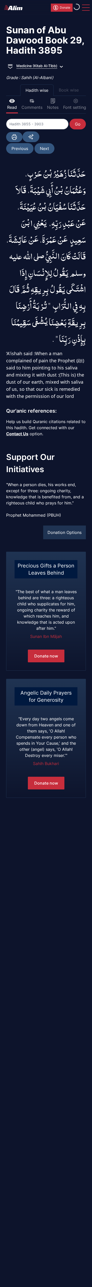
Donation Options (65, 532)
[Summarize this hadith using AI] (30, 136)
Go (77, 124)
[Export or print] (14, 137)
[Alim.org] (15, 7)
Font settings (75, 107)
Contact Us (17, 433)
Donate (65, 7)
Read (12, 107)
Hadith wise (37, 90)
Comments (31, 107)
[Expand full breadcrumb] (10, 65)
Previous (20, 148)
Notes (53, 107)
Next (44, 148)
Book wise (69, 90)
